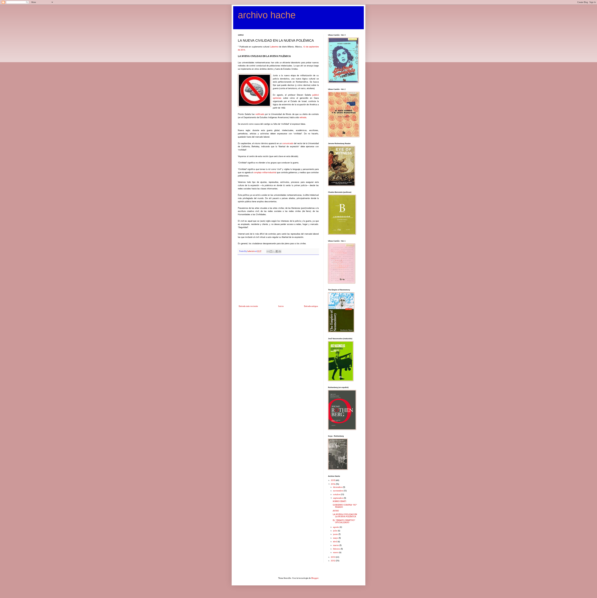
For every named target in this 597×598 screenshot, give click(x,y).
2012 (333, 560)
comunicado (287, 143)
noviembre (338, 490)
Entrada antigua (311, 306)
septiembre (338, 498)
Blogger (315, 578)
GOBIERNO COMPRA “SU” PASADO (345, 506)
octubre (337, 494)
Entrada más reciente (248, 306)
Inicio (281, 306)
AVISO (336, 511)
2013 (333, 557)
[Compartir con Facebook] (276, 251)
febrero (337, 549)
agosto (336, 527)
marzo (336, 545)
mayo (336, 538)
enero (336, 552)
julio (335, 530)
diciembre (338, 487)
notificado (259, 114)
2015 (333, 480)
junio (335, 534)
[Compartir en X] (273, 251)
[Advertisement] (278, 281)
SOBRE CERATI (339, 501)
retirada (303, 117)
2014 (333, 484)
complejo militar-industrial (264, 172)
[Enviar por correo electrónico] (268, 251)
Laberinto (274, 46)
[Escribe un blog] (271, 251)
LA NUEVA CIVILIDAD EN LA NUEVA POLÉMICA (345, 515)
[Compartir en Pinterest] (279, 251)
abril (335, 541)
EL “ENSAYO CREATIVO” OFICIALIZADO (344, 521)
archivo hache (267, 15)
